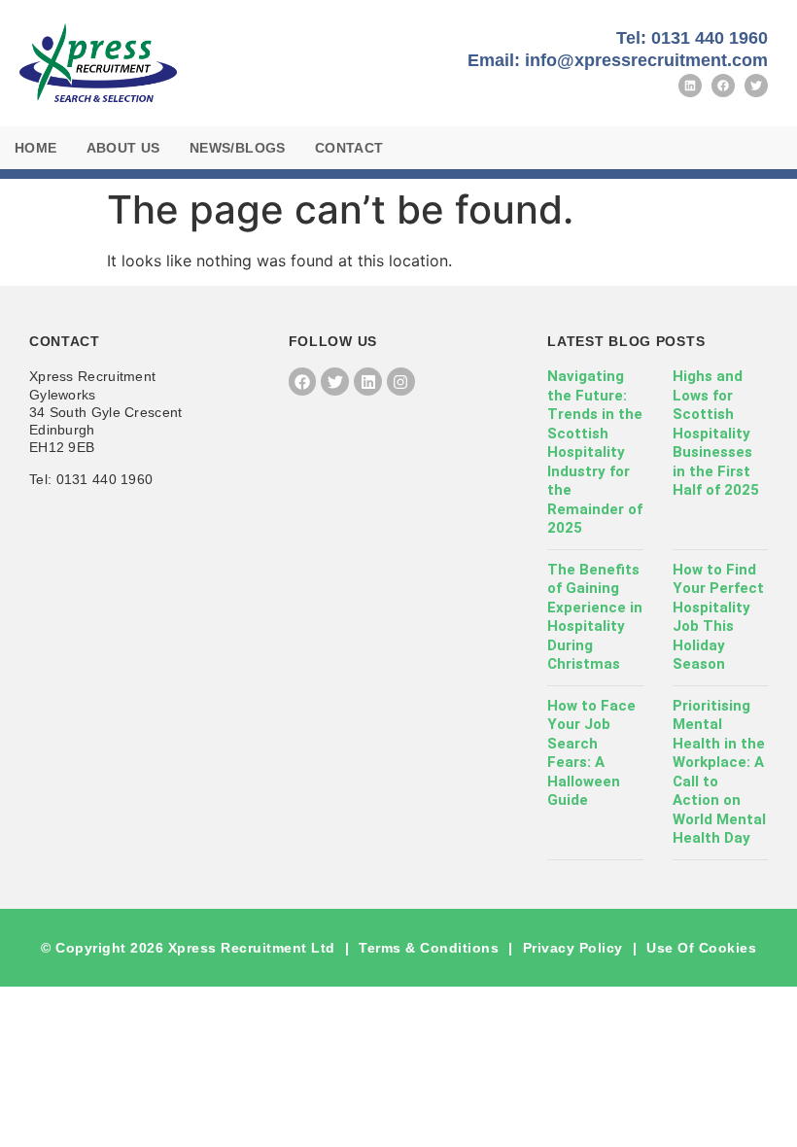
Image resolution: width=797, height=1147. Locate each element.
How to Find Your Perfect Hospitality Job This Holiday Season (718, 617)
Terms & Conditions (429, 948)
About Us (123, 148)
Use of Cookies (701, 948)
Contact (349, 148)
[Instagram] (401, 381)
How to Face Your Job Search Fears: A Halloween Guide (591, 753)
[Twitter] (756, 85)
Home (36, 148)
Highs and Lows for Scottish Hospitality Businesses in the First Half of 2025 (716, 433)
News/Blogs (238, 148)
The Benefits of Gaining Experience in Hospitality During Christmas (594, 617)
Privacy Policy (573, 948)
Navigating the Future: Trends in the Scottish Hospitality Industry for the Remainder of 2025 (594, 452)
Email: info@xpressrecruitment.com (618, 60)
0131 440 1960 (105, 479)
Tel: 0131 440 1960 (692, 38)
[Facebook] (723, 85)
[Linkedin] (690, 85)
